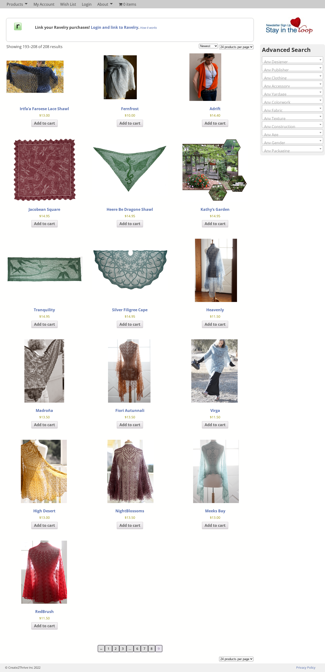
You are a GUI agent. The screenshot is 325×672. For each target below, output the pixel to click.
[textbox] (292, 62)
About (102, 4)
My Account (44, 4)
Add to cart (44, 123)
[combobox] (292, 59)
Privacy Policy (305, 667)
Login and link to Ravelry (114, 27)
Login (87, 4)
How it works (148, 27)
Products (15, 4)
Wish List (68, 4)
